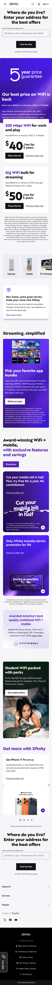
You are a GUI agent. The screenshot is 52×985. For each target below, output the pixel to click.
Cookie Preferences (27, 982)
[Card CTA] (26, 501)
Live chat (3, 964)
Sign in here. (33, 52)
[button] (20, 820)
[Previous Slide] (3, 785)
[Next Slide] (49, 785)
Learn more (37, 635)
